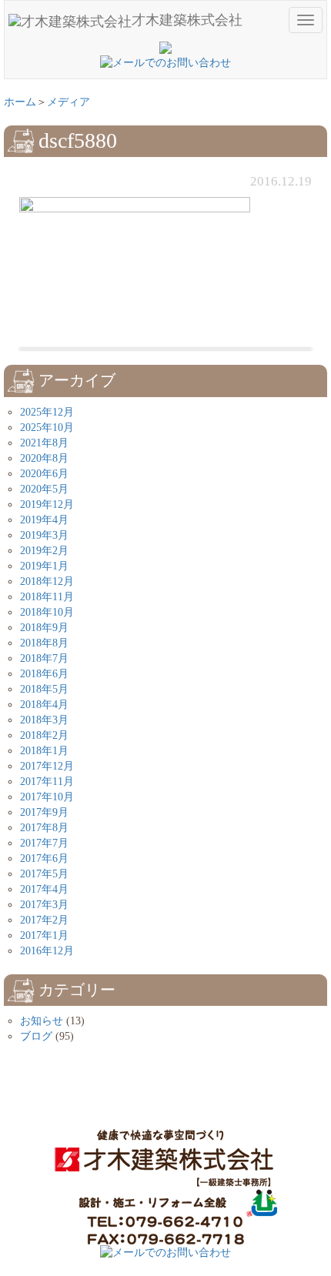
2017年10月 (47, 797)
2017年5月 (44, 874)
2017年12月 (47, 766)
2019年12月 (47, 504)
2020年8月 (44, 458)
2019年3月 (44, 535)
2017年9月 (44, 812)
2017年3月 (44, 904)
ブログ (36, 1036)
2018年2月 (44, 735)
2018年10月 (47, 612)
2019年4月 (44, 520)
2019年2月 (44, 550)
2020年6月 (44, 473)
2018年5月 (44, 689)
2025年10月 (47, 427)
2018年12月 (47, 581)
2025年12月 (47, 412)
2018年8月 (44, 643)
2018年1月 (44, 751)
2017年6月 (44, 858)
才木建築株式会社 (187, 20)
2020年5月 (44, 489)
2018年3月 (44, 720)
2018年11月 (47, 597)
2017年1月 (44, 935)
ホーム (20, 102)
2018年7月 (44, 658)
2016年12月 (47, 951)
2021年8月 (44, 443)
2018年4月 (44, 704)
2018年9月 (44, 627)
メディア (68, 102)
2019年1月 (44, 566)
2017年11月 (47, 781)
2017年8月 (44, 827)
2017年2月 (44, 920)
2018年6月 (44, 674)
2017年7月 (44, 843)
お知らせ (41, 1021)
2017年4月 (44, 889)
